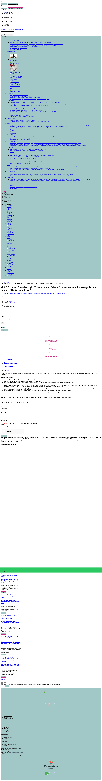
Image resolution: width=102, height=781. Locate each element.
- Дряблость (57, 102)
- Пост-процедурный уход (73, 144)
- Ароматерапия (25, 175)
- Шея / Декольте (37, 105)
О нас (5, 725)
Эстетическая (13, 143)
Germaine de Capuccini (13, 40)
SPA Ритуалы (13, 49)
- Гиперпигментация (70, 145)
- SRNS (46, 45)
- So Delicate (32, 44)
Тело (11, 150)
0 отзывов (3, 298)
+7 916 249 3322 (8, 12)
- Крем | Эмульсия (76, 143)
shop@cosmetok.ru (8, 13)
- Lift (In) (20, 45)
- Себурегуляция (25, 96)
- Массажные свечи (45, 175)
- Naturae (60, 44)
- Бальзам (33, 127)
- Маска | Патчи (56, 136)
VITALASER (10, 274)
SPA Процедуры (11, 171)
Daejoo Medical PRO (15, 121)
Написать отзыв (11, 298)
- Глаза (27, 105)
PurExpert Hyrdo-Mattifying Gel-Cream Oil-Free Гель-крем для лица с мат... (10, 623)
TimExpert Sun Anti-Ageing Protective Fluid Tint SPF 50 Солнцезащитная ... (10, 642)
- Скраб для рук (16, 168)
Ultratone (9, 271)
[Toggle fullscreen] (4, 682)
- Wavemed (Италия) (84, 179)
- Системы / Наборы (61, 104)
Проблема (12, 102)
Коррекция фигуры (14, 48)
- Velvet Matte (36, 97)
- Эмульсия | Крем (66, 175)
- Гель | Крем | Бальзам (46, 136)
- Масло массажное (34, 175)
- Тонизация (27, 143)
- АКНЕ (29, 99)
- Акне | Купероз (33, 145)
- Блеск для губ (26, 163)
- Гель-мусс (29, 109)
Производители (8, 204)
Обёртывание (13, 174)
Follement (9, 113)
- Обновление (17, 96)
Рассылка (6, 738)
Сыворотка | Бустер (14, 126)
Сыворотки (12, 97)
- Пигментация (49, 102)
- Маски (52, 144)
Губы (11, 138)
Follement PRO (13, 116)
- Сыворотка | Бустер (24, 139)
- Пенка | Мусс (31, 125)
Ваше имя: (3, 412)
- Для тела (27, 115)
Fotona (12, 234)
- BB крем (35, 161)
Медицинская (13, 144)
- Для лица (21, 115)
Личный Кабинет (8, 737)
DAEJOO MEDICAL (9, 221)
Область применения (15, 105)
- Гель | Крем (30, 110)
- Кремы (53, 104)
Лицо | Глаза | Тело (14, 99)
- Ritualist (55, 45)
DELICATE (12, 80)
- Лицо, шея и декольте (21, 182)
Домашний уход (14, 115)
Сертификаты (13, 188)
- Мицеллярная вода (78, 125)
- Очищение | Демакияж (19, 136)
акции (5, 201)
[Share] (2, 682)
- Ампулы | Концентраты (33, 126)
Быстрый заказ (4, 330)
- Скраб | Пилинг (17, 166)
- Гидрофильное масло (57, 125)
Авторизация (10, 20)
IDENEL (9, 247)
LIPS (11, 88)
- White (50, 45)
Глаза (11, 136)
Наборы (12, 152)
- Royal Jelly (33, 42)
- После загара (41, 157)
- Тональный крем (27, 161)
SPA (5, 199)
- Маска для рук (25, 168)
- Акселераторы (46, 104)
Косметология (11, 141)
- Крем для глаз (39, 110)
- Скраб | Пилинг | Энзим (90, 125)
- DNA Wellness (28, 97)
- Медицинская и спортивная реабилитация (68, 180)
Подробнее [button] (3, 592)
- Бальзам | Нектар (56, 175)
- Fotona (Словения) (32, 179)
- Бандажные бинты (80, 166)
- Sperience (20, 49)
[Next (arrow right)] (2, 683)
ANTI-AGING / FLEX (15, 78)
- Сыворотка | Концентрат (32, 136)
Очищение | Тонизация (15, 109)
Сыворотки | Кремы (15, 110)
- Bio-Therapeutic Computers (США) (58, 179)
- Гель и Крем (56, 166)
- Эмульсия (49, 127)
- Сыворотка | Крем (41, 111)
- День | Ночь (23, 99)
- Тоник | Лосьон (67, 125)
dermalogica (9, 224)
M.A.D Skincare (11, 51)
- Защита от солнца (72, 104)
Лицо (8, 123)
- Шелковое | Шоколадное (54, 174)
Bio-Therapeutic (10, 213)
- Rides (41, 45)
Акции (5, 745)
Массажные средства (15, 175)
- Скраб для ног (17, 169)
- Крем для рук (34, 168)
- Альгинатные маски (52, 111)
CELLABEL (10, 107)
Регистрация (10, 18)
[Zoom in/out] (5, 682)
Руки (11, 168)
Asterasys (9, 207)
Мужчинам (10, 147)
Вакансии (6, 727)
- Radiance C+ (35, 45)
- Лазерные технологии (50, 180)
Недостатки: (4, 421)
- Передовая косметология (22, 180)
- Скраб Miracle (38, 121)
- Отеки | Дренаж (81, 145)
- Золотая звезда (42, 174)
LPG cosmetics (10, 256)
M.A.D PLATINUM (14, 63)
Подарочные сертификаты (10, 744)
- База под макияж (17, 161)
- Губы (31, 105)
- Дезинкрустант (21, 144)
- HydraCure (26, 42)
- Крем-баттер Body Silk (43, 99)
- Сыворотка (23, 110)
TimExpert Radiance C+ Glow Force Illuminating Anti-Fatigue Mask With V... (10, 666)
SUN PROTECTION (15, 86)
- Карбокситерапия (60, 144)
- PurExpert (20, 44)
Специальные (13, 44)
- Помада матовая (17, 163)
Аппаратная (13, 145)
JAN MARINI (10, 100)
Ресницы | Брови (14, 139)
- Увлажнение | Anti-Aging (58, 145)
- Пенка (17, 95)
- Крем (33, 120)
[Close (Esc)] (1, 682)
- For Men (39, 42)
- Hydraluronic (27, 45)
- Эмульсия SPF (28, 155)
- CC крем (41, 161)
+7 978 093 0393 (8, 716)
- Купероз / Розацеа (24, 102)
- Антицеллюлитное (22, 174)
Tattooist (9, 269)
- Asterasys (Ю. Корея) (73, 179)
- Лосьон (27, 120)
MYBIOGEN (10, 93)
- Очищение (20, 104)
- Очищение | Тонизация (28, 111)
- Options (20, 42)
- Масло (33, 158)
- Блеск (33, 138)
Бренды (11, 179)
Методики (12, 180)
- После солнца (51, 155)
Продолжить (4, 4)
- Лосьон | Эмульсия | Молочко (44, 166)
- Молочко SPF (24, 157)
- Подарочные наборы (31, 187)
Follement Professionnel (10, 232)
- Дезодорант (39, 150)
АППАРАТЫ (7, 197)
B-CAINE (10, 209)
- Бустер (43, 126)
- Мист (17, 158)
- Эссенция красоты (62, 126)
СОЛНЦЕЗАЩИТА (9, 195)
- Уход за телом (30, 116)
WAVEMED (10, 277)
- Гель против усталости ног (37, 169)
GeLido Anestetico (9, 238)
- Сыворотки (38, 104)
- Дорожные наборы (19, 187)
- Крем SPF (36, 155)
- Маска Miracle (47, 121)
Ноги (11, 169)
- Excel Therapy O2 (41, 44)
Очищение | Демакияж (15, 125)
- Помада (28, 138)
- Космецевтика (34, 46)
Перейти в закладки (13, 4)
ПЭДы (11, 96)
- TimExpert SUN (47, 42)
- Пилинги (29, 144)
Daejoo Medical (11, 118)
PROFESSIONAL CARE (16, 111)
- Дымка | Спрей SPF (18, 155)
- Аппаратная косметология (36, 180)
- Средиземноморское (67, 174)
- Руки (44, 105)
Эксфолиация (13, 173)
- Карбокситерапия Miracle (27, 121)
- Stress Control (20, 97)
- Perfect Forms (23, 48)
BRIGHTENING (14, 83)
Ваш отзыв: (3, 418)
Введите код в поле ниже (8, 427)
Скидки (12, 185)
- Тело (48, 105)
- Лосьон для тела (30, 150)
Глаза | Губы (10, 135)
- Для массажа (64, 166)
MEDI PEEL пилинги (15, 91)
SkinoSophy (9, 266)
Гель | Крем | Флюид (15, 127)
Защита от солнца (12, 153)
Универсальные (14, 42)
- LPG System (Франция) (20, 179)
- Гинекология (35, 182)
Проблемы (12, 182)
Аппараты (10, 177)
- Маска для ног (50, 169)
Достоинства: (4, 420)
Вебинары (6, 728)
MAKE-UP (6, 193)
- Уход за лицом (21, 116)
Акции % (9, 183)
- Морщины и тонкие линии (37, 102)
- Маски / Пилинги (29, 104)
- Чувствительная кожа (45, 145)
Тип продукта (13, 104)
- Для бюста (71, 166)
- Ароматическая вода (44, 168)
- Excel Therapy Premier (52, 44)
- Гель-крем (27, 127)
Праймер (12, 130)
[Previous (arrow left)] (1, 683)
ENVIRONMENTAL (15, 72)
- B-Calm (25, 44)
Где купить (6, 731)
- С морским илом (33, 174)
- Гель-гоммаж (24, 95)
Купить (2, 327)
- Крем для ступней (59, 169)
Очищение (12, 95)
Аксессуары (13, 133)
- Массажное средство (53, 143)
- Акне (17, 102)
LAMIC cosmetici (11, 254)
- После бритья (47, 149)
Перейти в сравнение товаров (15, 8)
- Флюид (42, 127)
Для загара (12, 158)
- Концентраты (46, 144)
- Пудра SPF (43, 155)
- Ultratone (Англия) (43, 179)
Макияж (9, 160)
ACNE (11, 75)
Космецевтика (13, 46)
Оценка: (3, 424)
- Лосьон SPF (16, 157)
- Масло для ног (25, 169)
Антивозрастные (14, 45)
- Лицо (23, 105)
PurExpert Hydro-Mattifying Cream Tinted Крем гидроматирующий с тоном (10, 581)
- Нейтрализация (37, 144)
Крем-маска (13, 129)
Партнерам (6, 730)
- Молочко (24, 125)
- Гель (37, 125)
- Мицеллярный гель (45, 125)
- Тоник (35, 109)
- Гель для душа (16, 150)
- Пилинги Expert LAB (23, 46)
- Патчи (34, 99)
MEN (5, 196)
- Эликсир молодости (51, 126)
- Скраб (33, 143)
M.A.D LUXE (13, 60)
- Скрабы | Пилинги (22, 173)
